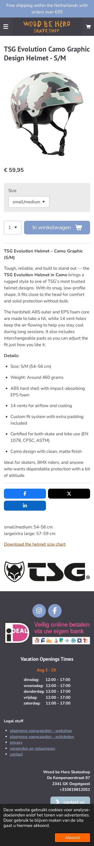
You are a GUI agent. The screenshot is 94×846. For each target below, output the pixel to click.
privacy (16, 742)
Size (12, 191)
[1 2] (12, 227)
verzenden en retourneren (32, 748)
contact (16, 754)
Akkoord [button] (72, 837)
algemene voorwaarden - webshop (41, 730)
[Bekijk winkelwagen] (88, 27)
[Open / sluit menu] (5, 27)
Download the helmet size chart (35, 544)
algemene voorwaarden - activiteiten (42, 736)
